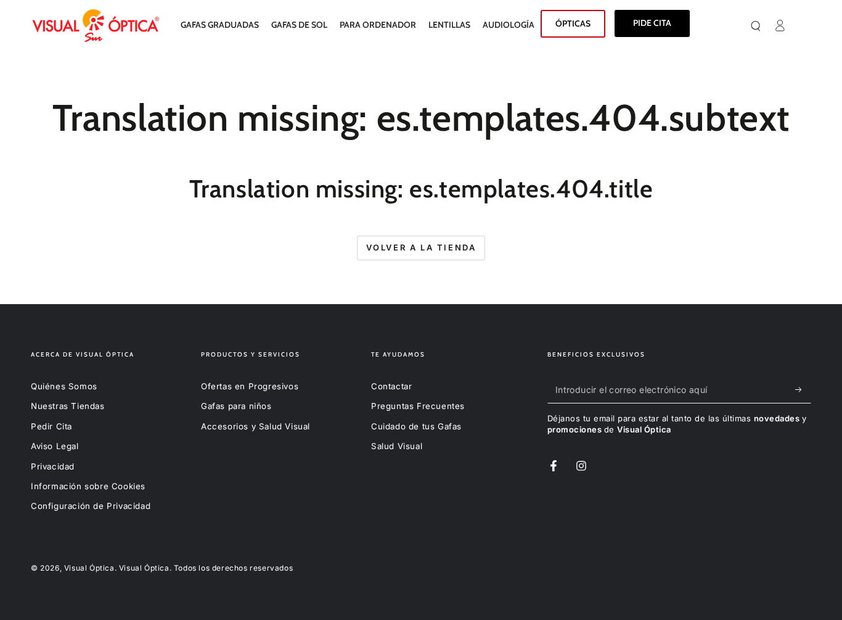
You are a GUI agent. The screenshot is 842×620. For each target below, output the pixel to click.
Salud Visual (396, 446)
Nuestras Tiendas (68, 406)
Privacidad (53, 466)
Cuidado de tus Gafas (416, 426)
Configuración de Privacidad (90, 506)
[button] (770, 25)
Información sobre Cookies (88, 486)
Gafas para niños (236, 406)
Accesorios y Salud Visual (255, 426)
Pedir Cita (51, 426)
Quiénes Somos (64, 386)
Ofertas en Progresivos (249, 386)
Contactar (391, 386)
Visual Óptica (89, 567)
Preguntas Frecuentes (418, 406)
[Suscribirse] (802, 389)
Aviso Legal (55, 446)
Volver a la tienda (421, 247)
